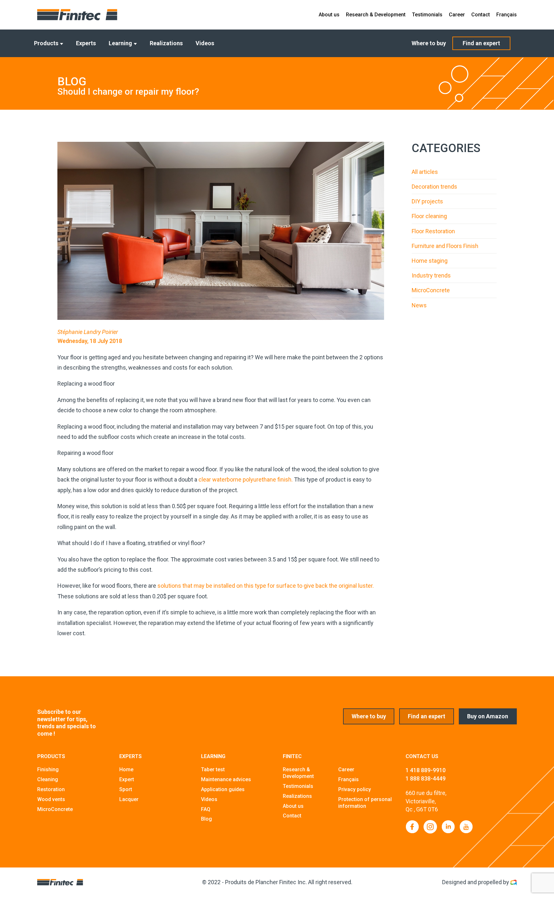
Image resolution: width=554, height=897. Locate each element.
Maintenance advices (226, 779)
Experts (86, 43)
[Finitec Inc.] (77, 14)
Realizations (166, 43)
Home (126, 769)
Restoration (51, 789)
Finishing (48, 769)
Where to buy (429, 43)
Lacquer (128, 799)
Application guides (223, 789)
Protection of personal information (365, 802)
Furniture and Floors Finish (445, 246)
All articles (425, 171)
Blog (206, 819)
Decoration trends (434, 186)
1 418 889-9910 (426, 770)
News (419, 305)
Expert (126, 779)
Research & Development (376, 15)
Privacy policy (354, 789)
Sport (125, 789)
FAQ (205, 809)
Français (506, 15)
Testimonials (427, 15)
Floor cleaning (429, 216)
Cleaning (47, 779)
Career (457, 15)
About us (329, 15)
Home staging (430, 260)
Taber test (213, 769)
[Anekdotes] (513, 882)
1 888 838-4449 (426, 778)
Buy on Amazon (487, 716)
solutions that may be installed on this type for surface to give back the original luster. (265, 585)
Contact (480, 15)
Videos (205, 43)
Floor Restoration (433, 231)
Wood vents (51, 799)
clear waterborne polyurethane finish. (245, 479)
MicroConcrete (431, 290)
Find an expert (481, 43)
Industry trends (431, 275)
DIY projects (427, 201)
